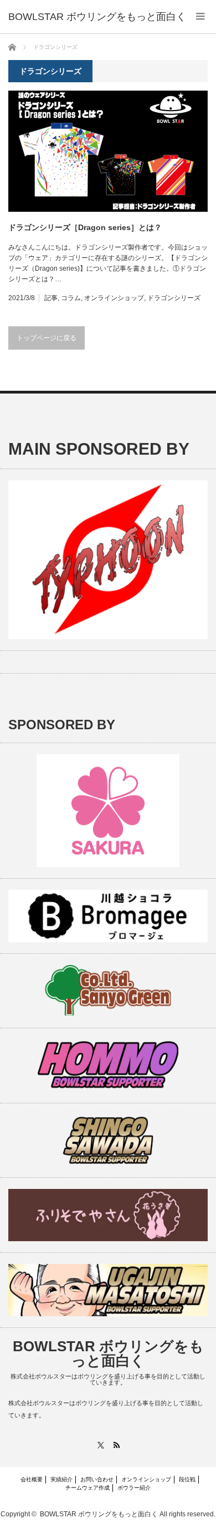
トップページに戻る (46, 338)
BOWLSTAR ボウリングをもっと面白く (108, 1353)
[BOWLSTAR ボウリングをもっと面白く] (97, 17)
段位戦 (187, 1479)
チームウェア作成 (87, 1488)
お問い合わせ (97, 1479)
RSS (116, 1445)
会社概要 (31, 1479)
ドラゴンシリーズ (173, 298)
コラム (71, 298)
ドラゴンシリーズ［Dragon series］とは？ (85, 227)
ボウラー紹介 (134, 1488)
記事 (51, 298)
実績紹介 (61, 1479)
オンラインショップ (114, 298)
